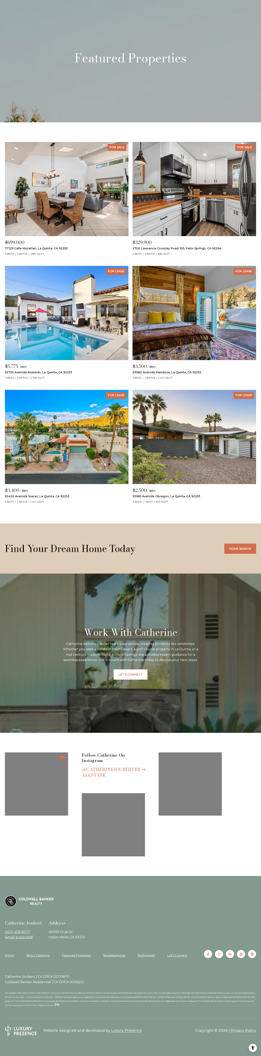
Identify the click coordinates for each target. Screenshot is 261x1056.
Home (9, 955)
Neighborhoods (114, 955)
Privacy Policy (243, 1030)
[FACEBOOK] (208, 954)
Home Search (240, 549)
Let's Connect (177, 955)
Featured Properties (76, 955)
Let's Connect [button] (130, 674)
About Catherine (38, 955)
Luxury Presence (126, 1030)
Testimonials (146, 955)
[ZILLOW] (241, 954)
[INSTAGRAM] (219, 954)
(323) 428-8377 (17, 932)
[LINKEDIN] (230, 954)
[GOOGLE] (252, 954)
